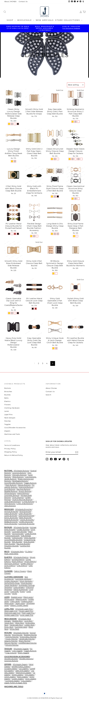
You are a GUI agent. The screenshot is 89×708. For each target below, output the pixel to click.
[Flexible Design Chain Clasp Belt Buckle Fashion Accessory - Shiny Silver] (34, 236)
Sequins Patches (10, 641)
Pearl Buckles (9, 544)
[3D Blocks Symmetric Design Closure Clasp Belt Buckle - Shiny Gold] (53, 273)
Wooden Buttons (26, 658)
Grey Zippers (26, 681)
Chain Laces (15, 601)
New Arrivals (45, 20)
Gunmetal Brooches (26, 523)
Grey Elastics (22, 565)
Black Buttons (23, 493)
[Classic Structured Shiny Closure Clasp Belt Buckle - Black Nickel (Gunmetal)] (58, 159)
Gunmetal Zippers (12, 681)
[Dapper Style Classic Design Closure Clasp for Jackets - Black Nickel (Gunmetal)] (75, 159)
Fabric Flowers (20, 571)
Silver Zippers (30, 678)
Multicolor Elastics (11, 563)
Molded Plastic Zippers (21, 666)
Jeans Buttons (10, 505)
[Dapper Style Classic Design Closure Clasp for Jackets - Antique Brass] (81, 159)
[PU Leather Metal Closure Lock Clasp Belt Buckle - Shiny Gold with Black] (33, 309)
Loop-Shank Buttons (12, 501)
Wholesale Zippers (20, 664)
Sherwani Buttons (19, 475)
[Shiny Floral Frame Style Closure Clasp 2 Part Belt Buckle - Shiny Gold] (52, 196)
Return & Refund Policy (13, 455)
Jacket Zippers (17, 674)
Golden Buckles (23, 529)
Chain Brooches (25, 513)
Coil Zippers (24, 668)
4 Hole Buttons (28, 501)
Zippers (7, 431)
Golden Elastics (27, 563)
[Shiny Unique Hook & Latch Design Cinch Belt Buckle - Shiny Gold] (53, 348)
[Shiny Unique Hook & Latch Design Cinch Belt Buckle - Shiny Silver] (56, 348)
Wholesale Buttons (21, 470)
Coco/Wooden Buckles (13, 539)
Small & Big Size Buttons (22, 499)
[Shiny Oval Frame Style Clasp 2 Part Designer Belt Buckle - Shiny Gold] (74, 236)
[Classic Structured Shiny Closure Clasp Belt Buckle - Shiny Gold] (52, 159)
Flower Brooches (27, 519)
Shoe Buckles (29, 541)
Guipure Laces (26, 601)
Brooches (8, 391)
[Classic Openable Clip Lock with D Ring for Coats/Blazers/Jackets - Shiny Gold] (9, 313)
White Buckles (18, 533)
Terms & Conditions (12, 445)
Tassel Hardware (10, 585)
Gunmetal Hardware (23, 579)
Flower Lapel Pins (26, 611)
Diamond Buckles (12, 535)
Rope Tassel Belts (11, 553)
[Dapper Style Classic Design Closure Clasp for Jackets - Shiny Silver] (73, 159)
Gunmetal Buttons (11, 495)
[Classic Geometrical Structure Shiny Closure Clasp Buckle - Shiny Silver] (75, 199)
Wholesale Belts (17, 551)
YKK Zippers (29, 674)
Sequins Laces (21, 599)
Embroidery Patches (28, 637)
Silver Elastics (9, 565)
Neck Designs (9, 418)
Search (48, 395)
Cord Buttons (9, 489)
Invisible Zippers (10, 668)
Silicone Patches (11, 645)
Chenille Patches (12, 637)
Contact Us (23, 1)
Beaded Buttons (10, 491)
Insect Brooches (10, 513)
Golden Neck (29, 625)
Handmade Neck (16, 625)
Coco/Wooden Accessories (15, 427)
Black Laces (28, 597)
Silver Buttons (18, 497)
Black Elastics (17, 561)
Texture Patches (10, 643)
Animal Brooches (11, 511)
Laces (6, 411)
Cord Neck (28, 621)
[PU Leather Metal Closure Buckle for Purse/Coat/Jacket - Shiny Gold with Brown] (15, 234)
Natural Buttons (24, 485)
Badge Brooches (11, 521)
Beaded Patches (30, 635)
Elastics (7, 401)
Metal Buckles (29, 537)
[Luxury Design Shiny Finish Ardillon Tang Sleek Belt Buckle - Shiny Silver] (15, 161)
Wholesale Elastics (20, 557)
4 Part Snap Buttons (24, 503)
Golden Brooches (26, 521)
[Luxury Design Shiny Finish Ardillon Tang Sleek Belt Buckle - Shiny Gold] (12, 161)
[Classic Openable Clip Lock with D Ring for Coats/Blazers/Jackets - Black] (18, 313)
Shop (10, 20)
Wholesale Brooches (23, 509)
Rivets (22, 591)
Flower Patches (11, 639)
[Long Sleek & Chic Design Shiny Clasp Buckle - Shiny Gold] (52, 234)
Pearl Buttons (10, 485)
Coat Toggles (17, 651)
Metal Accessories (20, 589)
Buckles (7, 395)
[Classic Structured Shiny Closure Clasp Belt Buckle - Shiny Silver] (55, 159)
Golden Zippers (18, 678)
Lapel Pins (8, 414)
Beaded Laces (16, 597)
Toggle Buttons (30, 483)
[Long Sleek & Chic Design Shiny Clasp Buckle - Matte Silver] (58, 234)
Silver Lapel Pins (26, 615)
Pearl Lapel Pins (28, 613)
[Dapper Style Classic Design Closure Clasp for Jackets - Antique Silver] (78, 159)
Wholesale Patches (21, 632)
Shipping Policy (10, 452)
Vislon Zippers (10, 676)
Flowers (7, 404)
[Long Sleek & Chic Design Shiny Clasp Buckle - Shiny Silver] (55, 234)
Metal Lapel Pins (10, 611)
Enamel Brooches (11, 519)
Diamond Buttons (26, 487)
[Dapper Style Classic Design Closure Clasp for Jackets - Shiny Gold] (70, 159)
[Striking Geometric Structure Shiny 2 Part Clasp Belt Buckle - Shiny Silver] (75, 122)
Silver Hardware (26, 581)
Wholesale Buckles (21, 527)
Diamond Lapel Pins (12, 613)
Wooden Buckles (11, 658)
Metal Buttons (18, 477)
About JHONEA (10, 1)
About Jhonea (51, 388)
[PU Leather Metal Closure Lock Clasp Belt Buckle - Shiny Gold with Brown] (36, 309)
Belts (6, 398)
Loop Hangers (19, 587)
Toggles (7, 424)
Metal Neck (19, 623)
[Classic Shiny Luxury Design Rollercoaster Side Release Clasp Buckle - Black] (18, 124)
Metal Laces (9, 603)
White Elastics (30, 561)
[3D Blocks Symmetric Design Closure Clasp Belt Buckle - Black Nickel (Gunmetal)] (56, 273)
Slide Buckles (17, 537)
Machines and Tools (12, 434)
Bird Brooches (25, 511)
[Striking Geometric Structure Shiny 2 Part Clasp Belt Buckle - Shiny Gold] (73, 122)
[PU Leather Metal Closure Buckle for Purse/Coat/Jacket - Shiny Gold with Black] (9, 234)
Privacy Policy (10, 449)
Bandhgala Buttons (20, 481)
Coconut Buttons (19, 472)
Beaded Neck (17, 621)
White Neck (14, 629)
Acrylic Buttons (25, 491)
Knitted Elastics (18, 559)
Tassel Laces (20, 603)
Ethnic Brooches (11, 517)
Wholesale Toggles (21, 648)
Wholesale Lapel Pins (24, 609)
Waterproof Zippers (23, 672)
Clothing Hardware (12, 408)
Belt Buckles (17, 541)
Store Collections (68, 20)
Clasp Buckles (30, 533)
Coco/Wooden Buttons (13, 483)
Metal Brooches (25, 517)
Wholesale (25, 20)
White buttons (10, 493)
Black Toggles (23, 653)
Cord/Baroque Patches (27, 643)
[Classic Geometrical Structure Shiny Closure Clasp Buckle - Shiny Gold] (73, 199)
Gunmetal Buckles (19, 531)
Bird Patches (17, 635)
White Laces (9, 599)
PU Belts (28, 551)
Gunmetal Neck (21, 627)
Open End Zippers (22, 670)
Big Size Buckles (23, 544)
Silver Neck (8, 627)
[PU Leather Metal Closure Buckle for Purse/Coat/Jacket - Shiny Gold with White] (12, 234)
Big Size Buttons (23, 489)
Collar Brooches (10, 515)
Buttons (7, 388)
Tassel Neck (9, 623)
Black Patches (24, 641)
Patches (7, 421)
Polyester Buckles (11, 546)
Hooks (14, 593)
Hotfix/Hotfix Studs (12, 583)
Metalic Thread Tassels (19, 605)
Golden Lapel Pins (11, 615)
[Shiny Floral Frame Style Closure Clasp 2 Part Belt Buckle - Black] (58, 196)
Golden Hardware (11, 581)
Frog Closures (10, 653)
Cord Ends (14, 591)
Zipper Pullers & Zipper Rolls (15, 683)
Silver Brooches (10, 523)
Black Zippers (22, 676)
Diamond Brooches (26, 515)
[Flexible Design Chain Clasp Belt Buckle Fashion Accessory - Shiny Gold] (31, 236)
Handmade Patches (27, 639)
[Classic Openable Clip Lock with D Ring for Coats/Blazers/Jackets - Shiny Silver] (12, 313)
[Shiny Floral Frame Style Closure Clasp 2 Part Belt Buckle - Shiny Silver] (55, 196)
